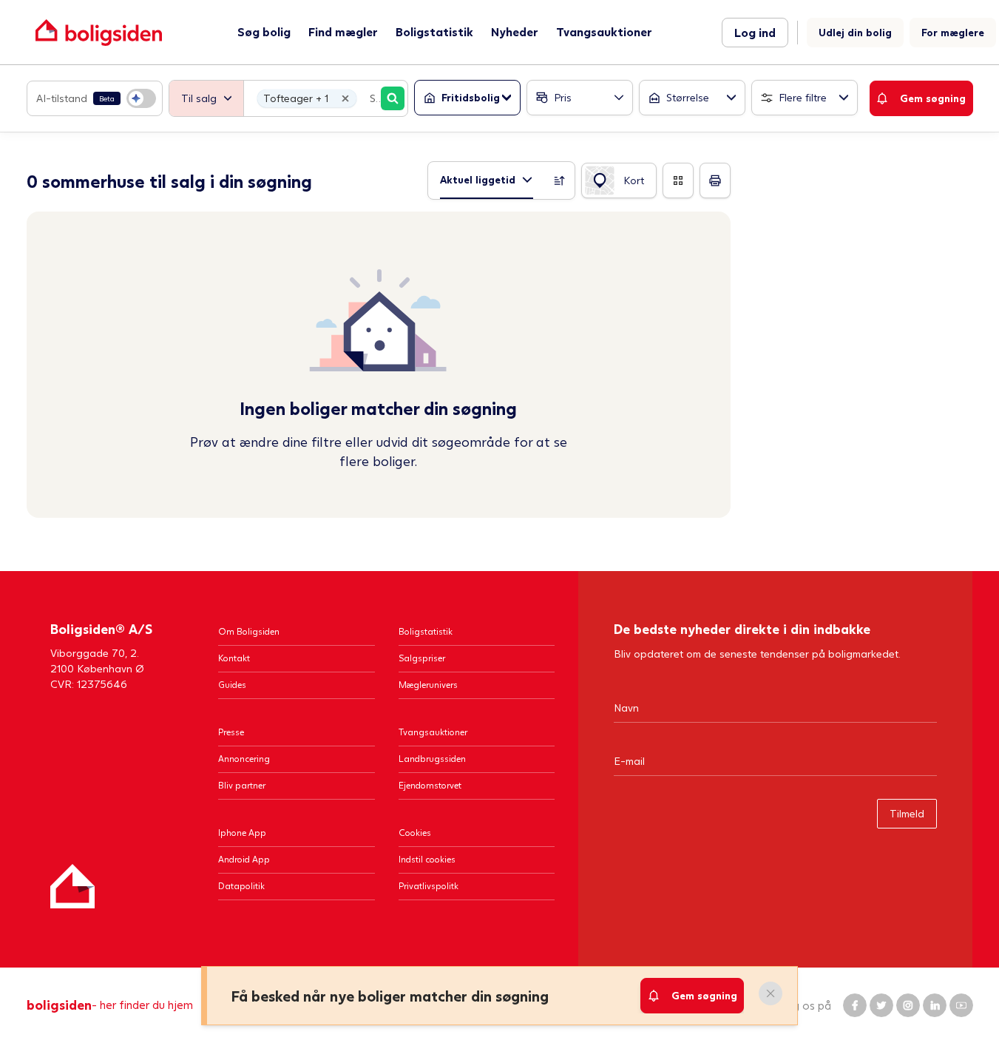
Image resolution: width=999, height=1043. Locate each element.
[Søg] (392, 98)
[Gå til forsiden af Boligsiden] (98, 32)
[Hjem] (72, 886)
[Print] (715, 180)
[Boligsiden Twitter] (881, 1005)
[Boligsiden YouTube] (961, 1005)
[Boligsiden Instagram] (908, 1005)
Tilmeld (907, 813)
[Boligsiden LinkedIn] (934, 1005)
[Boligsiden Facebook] (855, 1005)
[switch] (95, 98)
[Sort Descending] (560, 180)
